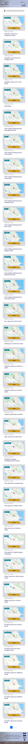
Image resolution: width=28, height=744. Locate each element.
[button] (22, 2)
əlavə (14, 28)
